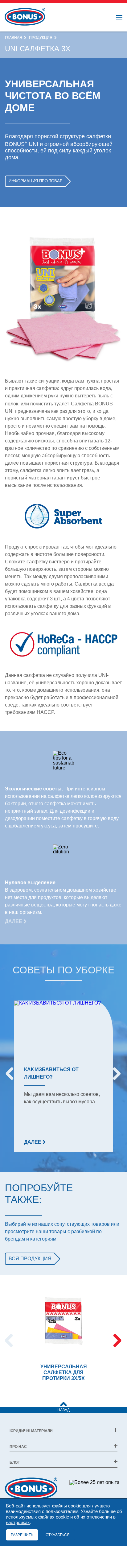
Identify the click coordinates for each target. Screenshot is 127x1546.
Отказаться (58, 1535)
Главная (13, 37)
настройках (18, 1522)
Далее (14, 921)
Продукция (40, 37)
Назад (63, 1410)
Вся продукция (30, 1258)
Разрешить (22, 1535)
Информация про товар (36, 181)
